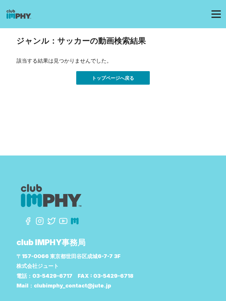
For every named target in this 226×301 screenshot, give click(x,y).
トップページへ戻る (113, 78)
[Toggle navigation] (216, 14)
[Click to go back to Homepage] (61, 14)
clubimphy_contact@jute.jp (72, 285)
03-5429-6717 (52, 276)
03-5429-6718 (113, 276)
